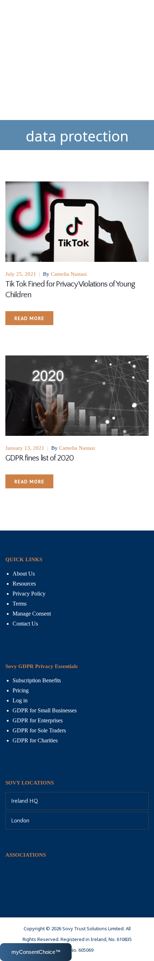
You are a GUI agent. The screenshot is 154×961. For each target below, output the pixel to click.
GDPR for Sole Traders (39, 730)
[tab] (77, 801)
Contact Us (25, 624)
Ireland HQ (24, 801)
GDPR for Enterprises (38, 720)
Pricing (21, 690)
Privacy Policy (29, 594)
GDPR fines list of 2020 (39, 458)
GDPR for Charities (35, 740)
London (20, 820)
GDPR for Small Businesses (45, 710)
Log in (20, 700)
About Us (24, 574)
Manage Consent (32, 614)
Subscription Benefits (37, 680)
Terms (20, 604)
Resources (24, 584)
